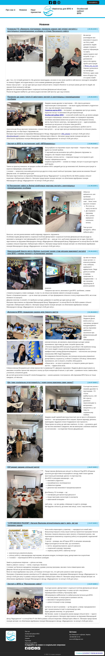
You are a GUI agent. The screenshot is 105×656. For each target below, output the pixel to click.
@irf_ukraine (65, 134)
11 (94, 653)
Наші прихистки (36, 11)
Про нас (10, 10)
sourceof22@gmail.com (76, 639)
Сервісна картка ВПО (53, 110)
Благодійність (93, 2)
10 (93, 653)
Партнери (28, 640)
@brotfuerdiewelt (12, 136)
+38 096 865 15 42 (74, 637)
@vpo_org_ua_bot (91, 66)
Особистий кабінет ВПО (82, 11)
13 (98, 653)
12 (96, 653)
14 (100, 653)
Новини (23, 10)
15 (102, 653)
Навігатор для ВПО (61, 9)
